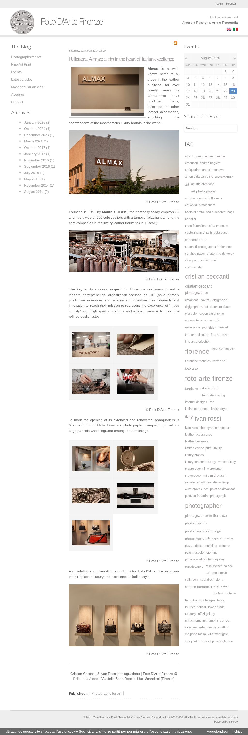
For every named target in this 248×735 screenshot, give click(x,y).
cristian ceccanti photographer (199, 289)
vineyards (192, 641)
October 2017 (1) (37, 147)
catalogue (220, 232)
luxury (217, 448)
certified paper (195, 253)
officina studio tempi (215, 482)
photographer (203, 505)
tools (220, 600)
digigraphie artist (196, 307)
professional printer (198, 559)
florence (197, 351)
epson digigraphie (211, 313)
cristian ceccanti (207, 276)
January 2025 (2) (37, 122)
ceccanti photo (196, 240)
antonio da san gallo (199, 176)
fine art (223, 327)
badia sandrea (215, 212)
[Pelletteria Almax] (107, 91)
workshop (207, 641)
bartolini (190, 219)
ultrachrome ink (196, 620)
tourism (190, 607)
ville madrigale (218, 634)
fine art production (197, 341)
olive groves (193, 489)
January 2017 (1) (37, 154)
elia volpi (191, 313)
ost (206, 489)
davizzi (205, 300)
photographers (196, 523)
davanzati (192, 300)
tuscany (190, 614)
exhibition (209, 327)
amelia (220, 156)
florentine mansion (198, 361)
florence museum (223, 348)
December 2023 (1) (39, 135)
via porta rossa (195, 634)
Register (231, 3)
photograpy (214, 538)
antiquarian (192, 170)
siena (219, 579)
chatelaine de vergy (220, 253)
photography (194, 538)
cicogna (190, 260)
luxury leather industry (200, 462)
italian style (219, 409)
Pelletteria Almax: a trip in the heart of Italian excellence (121, 58)
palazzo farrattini (196, 496)
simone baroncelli (198, 587)
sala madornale (216, 573)
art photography (203, 191)
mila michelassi (214, 475)
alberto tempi (194, 156)
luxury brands (194, 455)
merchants (214, 468)
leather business (196, 441)
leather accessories (198, 434)
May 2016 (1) (34, 179)
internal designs (196, 402)
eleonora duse (220, 307)
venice (224, 620)
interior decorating (212, 395)
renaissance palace (219, 566)
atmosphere (207, 205)
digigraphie (219, 300)
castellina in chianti (198, 232)
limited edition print (198, 448)
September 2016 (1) (39, 166)
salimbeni (191, 579)
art (187, 184)
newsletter (192, 482)
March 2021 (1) (36, 141)
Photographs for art (106, 693)
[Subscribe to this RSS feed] (175, 43)
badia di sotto (194, 212)
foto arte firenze (209, 378)
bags (230, 212)
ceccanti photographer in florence (208, 247)
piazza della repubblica (201, 545)
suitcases (220, 586)
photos (228, 538)
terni (188, 600)
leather (224, 428)
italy (189, 416)
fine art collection (197, 334)
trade (221, 607)
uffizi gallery (206, 614)
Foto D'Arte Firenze (102, 425)
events (215, 320)
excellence (192, 327)
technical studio (225, 593)
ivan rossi (208, 418)
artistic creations (202, 184)
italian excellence (197, 409)
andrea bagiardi (210, 163)
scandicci (207, 579)
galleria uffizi (208, 388)
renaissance (194, 566)
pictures (224, 545)
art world (191, 205)
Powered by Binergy (226, 721)
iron (211, 402)
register (219, 559)
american (191, 163)
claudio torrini (207, 260)
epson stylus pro (196, 320)
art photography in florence (203, 198)
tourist (201, 607)
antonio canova (213, 170)
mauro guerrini (195, 468)
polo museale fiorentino (201, 552)
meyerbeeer (193, 475)
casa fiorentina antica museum (206, 225)
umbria (213, 620)
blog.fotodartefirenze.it (223, 17)
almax (209, 156)
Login (220, 3)
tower (212, 607)
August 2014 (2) (36, 192)
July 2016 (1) (34, 173)
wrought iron (224, 641)
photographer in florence (206, 515)
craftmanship (194, 267)
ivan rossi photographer (201, 428)
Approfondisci (217, 731)
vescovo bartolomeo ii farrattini (206, 627)
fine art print (219, 334)
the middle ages (204, 600)
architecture (224, 177)
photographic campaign (203, 531)
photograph (218, 496)
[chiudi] (238, 731)
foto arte (191, 368)
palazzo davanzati (223, 489)
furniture (191, 389)
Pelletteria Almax (86, 678)
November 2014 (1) (39, 185)
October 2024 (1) (37, 129)
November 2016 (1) (39, 160)
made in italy (227, 462)
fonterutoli (219, 361)
